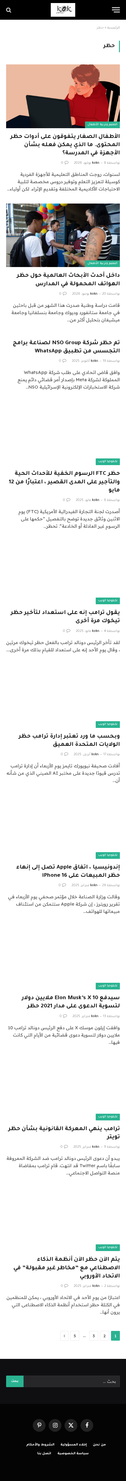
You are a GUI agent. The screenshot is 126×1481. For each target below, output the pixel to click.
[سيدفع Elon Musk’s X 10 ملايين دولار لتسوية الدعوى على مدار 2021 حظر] (63, 957)
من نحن (99, 1445)
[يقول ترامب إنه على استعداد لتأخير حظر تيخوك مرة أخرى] (63, 572)
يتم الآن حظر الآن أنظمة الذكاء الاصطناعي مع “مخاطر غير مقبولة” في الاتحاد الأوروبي (66, 1268)
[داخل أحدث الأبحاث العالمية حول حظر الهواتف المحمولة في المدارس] (63, 235)
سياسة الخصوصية (73, 1453)
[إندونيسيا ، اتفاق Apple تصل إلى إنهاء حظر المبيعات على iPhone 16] (63, 827)
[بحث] (9, 10)
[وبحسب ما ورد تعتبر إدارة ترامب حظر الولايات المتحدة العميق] (63, 696)
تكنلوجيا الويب (107, 461)
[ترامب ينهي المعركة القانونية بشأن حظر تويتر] (63, 1088)
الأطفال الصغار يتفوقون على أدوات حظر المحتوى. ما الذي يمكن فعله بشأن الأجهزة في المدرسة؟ (65, 145)
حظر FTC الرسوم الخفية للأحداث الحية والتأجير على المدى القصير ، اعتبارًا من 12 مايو (64, 482)
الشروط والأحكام (40, 1445)
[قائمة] (116, 10)
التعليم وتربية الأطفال (102, 124)
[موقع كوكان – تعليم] (63, 10)
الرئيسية (113, 28)
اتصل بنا (44, 1453)
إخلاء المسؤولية (74, 1445)
